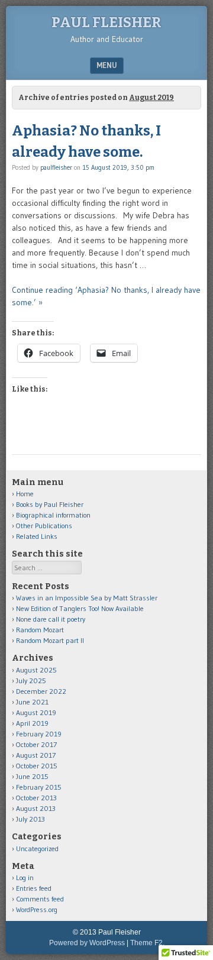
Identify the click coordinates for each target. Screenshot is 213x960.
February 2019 (39, 733)
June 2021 (32, 701)
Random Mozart (40, 629)
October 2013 (36, 797)
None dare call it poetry (50, 619)
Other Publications (44, 525)
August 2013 (36, 808)
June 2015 (32, 776)
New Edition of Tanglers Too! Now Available (80, 608)
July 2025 (31, 680)
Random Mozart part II (50, 640)
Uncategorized (37, 848)
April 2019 (32, 723)
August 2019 (36, 712)
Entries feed (33, 888)
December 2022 (41, 691)
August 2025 (36, 669)
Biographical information (53, 514)
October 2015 (36, 765)
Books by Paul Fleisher (49, 504)
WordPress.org (36, 909)
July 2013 (30, 818)
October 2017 (36, 744)
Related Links (36, 536)
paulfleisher (56, 167)
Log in (25, 877)
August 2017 (36, 755)
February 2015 (39, 787)
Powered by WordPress (87, 943)
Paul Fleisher (106, 22)
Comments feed (40, 898)
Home (25, 493)
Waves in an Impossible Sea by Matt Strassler (86, 597)
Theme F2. (147, 943)
